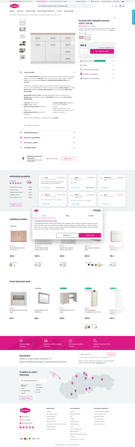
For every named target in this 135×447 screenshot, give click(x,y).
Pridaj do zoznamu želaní (114, 18)
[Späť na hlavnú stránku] (14, 5)
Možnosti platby (50, 419)
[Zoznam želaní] (116, 6)
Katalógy (72, 419)
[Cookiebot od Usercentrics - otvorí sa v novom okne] (94, 210)
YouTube (27, 427)
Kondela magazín (74, 421)
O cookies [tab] (91, 215)
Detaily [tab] (67, 215)
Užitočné (61, 187)
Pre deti (59, 11)
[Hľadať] (39, 6)
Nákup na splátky (50, 421)
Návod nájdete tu (100, 363)
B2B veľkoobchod (74, 431)
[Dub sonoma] (81, 37)
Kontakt (72, 411)
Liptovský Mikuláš (25, 390)
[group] (52, 42)
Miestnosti (20, 11)
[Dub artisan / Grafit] (92, 265)
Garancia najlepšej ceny (107, 47)
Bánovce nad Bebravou (24, 385)
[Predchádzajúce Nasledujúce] (19, 236)
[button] (97, 61)
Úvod (11, 14)
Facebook (20, 427)
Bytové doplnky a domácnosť (46, 11)
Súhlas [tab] (44, 215)
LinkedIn (33, 427)
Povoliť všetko (90, 235)
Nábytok (12, 11)
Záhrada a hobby (30, 11)
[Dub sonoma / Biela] (87, 37)
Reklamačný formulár (75, 414)
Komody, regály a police (22, 14)
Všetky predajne (25, 398)
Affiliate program (74, 424)
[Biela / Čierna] (89, 265)
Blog (71, 416)
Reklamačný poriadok (99, 416)
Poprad (38, 389)
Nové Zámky (39, 387)
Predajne (117, 1)
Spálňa (14, 14)
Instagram (24, 427)
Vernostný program (51, 429)
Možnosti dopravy (50, 416)
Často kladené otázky (51, 414)
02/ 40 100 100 (107, 1)
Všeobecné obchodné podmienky (102, 411)
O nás (71, 426)
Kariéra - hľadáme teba (76, 429)
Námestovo (39, 384)
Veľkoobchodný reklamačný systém (78, 434)
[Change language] (123, 1)
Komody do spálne (33, 14)
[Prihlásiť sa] (112, 6)
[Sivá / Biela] (95, 327)
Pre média (72, 436)
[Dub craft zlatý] (95, 265)
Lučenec (23, 393)
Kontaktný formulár (81, 1)
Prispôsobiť (66, 235)
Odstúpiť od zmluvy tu (99, 421)
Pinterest (30, 427)
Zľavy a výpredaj (68, 11)
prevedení (59, 199)
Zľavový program (50, 426)
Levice (22, 388)
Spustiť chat (96, 1)
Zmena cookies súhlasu (99, 424)
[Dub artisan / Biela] (86, 327)
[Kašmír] (92, 327)
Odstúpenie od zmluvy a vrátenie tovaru (56, 424)
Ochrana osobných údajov (100, 414)
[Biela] (86, 265)
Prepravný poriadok (98, 419)
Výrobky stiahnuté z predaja (77, 439)
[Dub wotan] (102, 265)
